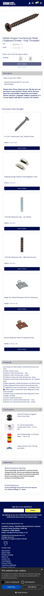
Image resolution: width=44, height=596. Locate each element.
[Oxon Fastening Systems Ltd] (9, 3)
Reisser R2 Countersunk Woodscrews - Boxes (20, 402)
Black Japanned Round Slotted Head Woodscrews (21, 385)
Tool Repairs (6, 561)
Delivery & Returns (8, 567)
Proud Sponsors (12, 485)
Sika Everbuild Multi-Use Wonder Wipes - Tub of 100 (28, 435)
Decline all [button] (32, 587)
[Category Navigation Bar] (40, 3)
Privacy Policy (32, 517)
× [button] (41, 569)
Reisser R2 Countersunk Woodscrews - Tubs (19, 400)
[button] (22, 592)
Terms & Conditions (9, 565)
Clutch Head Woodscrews (13, 398)
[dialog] (22, 581)
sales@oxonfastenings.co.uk (17, 532)
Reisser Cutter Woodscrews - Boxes (17, 375)
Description (7, 73)
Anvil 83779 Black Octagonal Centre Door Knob (26, 415)
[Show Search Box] (32, 3)
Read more (13, 578)
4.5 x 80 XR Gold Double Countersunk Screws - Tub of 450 (27, 427)
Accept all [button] (11, 587)
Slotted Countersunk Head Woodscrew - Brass (20, 377)
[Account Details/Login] (29, 3)
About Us (5, 557)
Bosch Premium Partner (15, 468)
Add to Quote (22, 67)
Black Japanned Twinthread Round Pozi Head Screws (22, 383)
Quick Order (6, 553)
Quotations (6, 551)
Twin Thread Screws (11, 371)
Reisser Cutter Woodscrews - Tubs (16, 373)
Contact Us (6, 559)
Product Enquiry (7, 555)
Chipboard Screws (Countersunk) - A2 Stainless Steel (22, 387)
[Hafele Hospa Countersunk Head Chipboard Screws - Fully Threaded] (22, 22)
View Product (22, 148)
